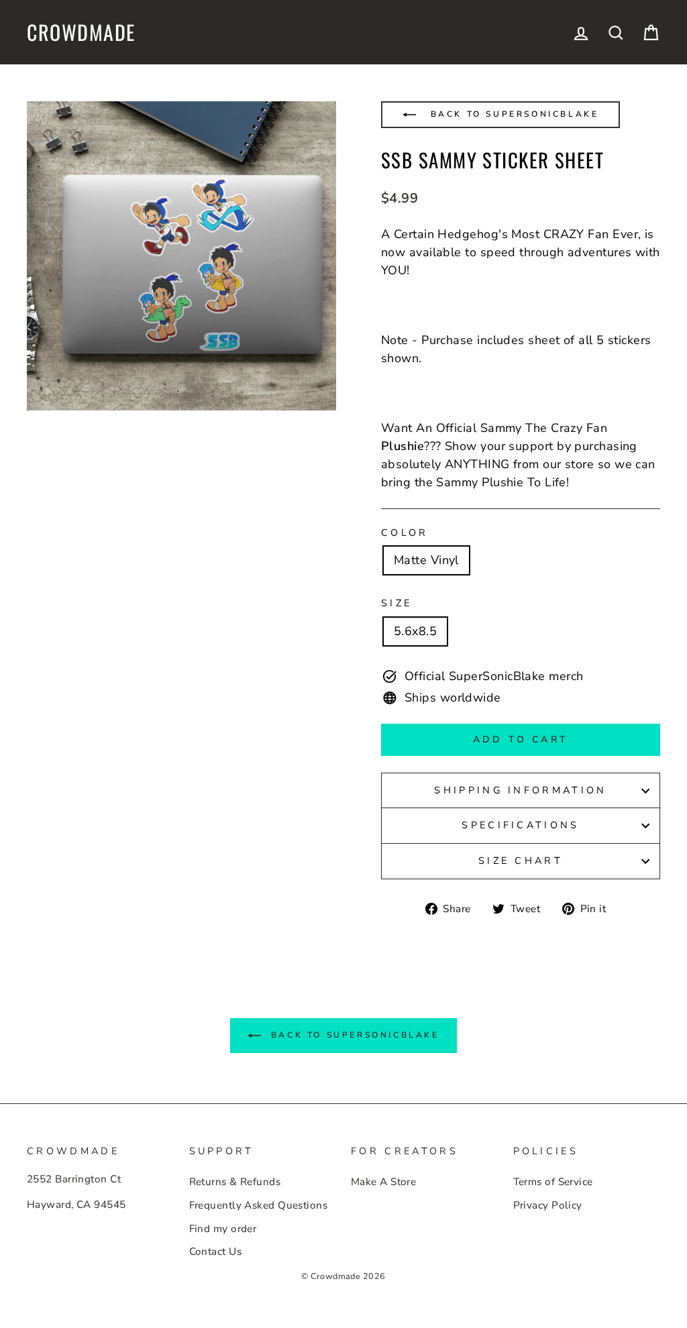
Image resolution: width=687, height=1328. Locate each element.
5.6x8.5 (415, 631)
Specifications (520, 825)
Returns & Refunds (235, 1181)
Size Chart (520, 860)
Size (396, 603)
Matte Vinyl (426, 560)
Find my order (223, 1228)
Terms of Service (553, 1181)
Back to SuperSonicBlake (512, 114)
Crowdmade (81, 32)
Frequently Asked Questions (258, 1205)
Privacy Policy (547, 1205)
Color (405, 532)
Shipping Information (520, 790)
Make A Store (383, 1181)
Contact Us (215, 1251)
